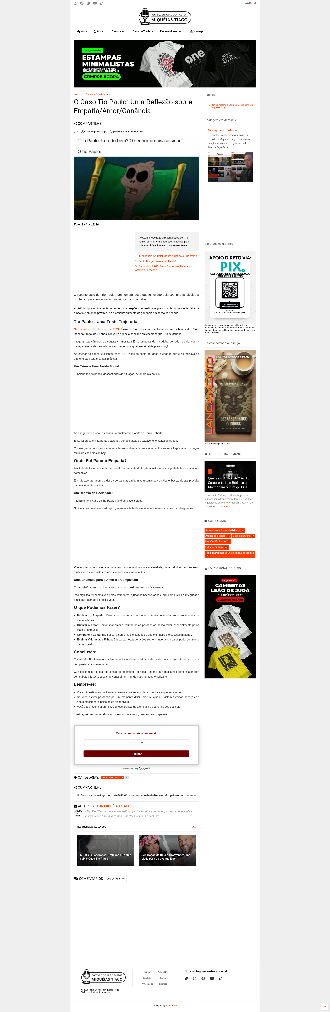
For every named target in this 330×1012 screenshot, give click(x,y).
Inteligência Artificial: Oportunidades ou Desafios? (168, 256)
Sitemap (198, 31)
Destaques (118, 31)
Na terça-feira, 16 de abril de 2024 (96, 329)
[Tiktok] (101, 3)
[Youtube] (95, 3)
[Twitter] (186, 978)
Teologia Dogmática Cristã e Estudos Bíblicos (229, 552)
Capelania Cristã (242, 535)
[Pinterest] (88, 3)
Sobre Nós (163, 972)
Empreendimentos (170, 31)
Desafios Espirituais (216, 541)
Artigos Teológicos (215, 535)
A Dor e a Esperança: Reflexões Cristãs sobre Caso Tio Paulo (105, 856)
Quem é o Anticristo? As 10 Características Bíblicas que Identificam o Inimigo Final (229, 482)
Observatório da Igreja (98, 94)
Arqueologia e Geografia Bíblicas (222, 530)
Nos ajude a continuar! (223, 130)
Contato (147, 978)
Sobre (99, 31)
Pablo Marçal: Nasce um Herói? (157, 261)
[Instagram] (75, 3)
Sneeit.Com (171, 1005)
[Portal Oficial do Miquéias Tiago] (165, 23)
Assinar (136, 753)
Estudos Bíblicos (214, 547)
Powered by (128, 768)
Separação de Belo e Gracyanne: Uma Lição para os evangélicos (165, 856)
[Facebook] (82, 3)
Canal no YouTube (143, 31)
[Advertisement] (103, 256)
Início (83, 31)
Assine (163, 978)
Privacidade (147, 984)
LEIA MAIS (223, 506)
